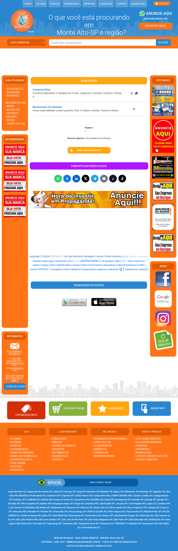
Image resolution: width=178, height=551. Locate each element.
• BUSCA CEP (13, 109)
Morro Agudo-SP (118, 507)
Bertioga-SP (146, 491)
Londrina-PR (164, 503)
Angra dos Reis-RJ (17, 491)
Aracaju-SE (69, 491)
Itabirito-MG (45, 503)
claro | (131, 261)
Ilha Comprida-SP (30, 503)
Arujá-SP (81, 491)
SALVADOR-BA (59, 515)
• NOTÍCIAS (15, 442)
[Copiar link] (113, 178)
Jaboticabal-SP (107, 503)
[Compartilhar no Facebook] (67, 178)
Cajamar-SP (68, 495)
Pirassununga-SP (77, 511)
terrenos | (140, 261)
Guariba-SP (137, 499)
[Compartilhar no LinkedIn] (76, 178)
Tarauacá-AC (106, 523)
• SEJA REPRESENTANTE (148, 442)
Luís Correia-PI (17, 507)
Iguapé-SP (162, 499)
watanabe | (143, 256)
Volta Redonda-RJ (90, 527)
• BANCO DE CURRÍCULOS (23, 456)
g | (122, 269)
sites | (53, 265)
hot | (124, 261)
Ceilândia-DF (33, 499)
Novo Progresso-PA (137, 507)
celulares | (76, 269)
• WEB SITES (57, 449)
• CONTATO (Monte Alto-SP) (151, 456)
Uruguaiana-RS (150, 523)
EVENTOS (54, 4)
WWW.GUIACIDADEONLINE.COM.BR (83, 542)
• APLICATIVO (16, 470)
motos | (45, 269)
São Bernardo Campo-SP (127, 515)
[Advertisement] (89, 60)
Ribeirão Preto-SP (152, 511)
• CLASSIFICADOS (19, 449)
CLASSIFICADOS (71, 4)
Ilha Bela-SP (14, 503)
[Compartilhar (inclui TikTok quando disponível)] (122, 178)
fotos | (108, 256)
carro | (85, 265)
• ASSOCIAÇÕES (15, 88)
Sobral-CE (26, 523)
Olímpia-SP (153, 507)
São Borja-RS (146, 515)
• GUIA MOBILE (142, 449)
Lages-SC (151, 503)
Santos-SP (107, 515)
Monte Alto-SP (101, 507)
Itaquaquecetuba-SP (63, 503)
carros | (100, 256)
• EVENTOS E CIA (101, 442)
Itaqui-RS (79, 503)
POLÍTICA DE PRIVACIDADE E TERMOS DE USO (89, 546)
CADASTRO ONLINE (156, 25)
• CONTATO (57, 459)
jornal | (134, 256)
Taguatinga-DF (54, 523)
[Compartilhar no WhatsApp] (58, 178)
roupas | (45, 265)
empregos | (109, 261)
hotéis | (141, 265)
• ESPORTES (12, 95)
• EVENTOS (15, 445)
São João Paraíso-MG (26, 519)
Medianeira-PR (58, 507)
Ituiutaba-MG (91, 503)
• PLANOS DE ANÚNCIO (63, 445)
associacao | (110, 265)
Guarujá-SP (150, 499)
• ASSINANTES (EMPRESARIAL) (109, 438)
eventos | (117, 256)
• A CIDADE (15, 438)
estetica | (79, 256)
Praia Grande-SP (134, 511)
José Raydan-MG (137, 503)
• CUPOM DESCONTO (20, 459)
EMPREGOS (89, 4)
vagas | (47, 256)
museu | (77, 265)
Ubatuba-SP (135, 523)
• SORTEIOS (15, 466)
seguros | (103, 269)
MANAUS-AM (32, 507)
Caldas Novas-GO (83, 495)
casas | (37, 265)
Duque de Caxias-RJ (64, 499)
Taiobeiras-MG (70, 523)
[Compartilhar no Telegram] (95, 178)
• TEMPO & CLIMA (15, 123)
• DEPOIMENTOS (60, 452)
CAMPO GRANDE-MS (121, 495)
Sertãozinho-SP (156, 519)
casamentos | (90, 269)
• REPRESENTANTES (103, 456)
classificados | (64, 265)
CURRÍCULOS (106, 4)
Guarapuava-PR (123, 499)
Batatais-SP (106, 491)
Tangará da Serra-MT (89, 523)
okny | (127, 256)
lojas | (46, 261)
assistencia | (132, 269)
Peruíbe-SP (46, 511)
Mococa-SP (86, 507)
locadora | (57, 269)
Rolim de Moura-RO (31, 515)
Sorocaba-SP (39, 523)
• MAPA (10, 106)
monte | (34, 269)
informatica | (96, 265)
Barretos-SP (93, 491)
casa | (120, 265)
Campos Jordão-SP (142, 495)
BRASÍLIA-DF (25, 495)
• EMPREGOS (99, 449)
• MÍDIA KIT (57, 442)
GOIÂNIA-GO (97, 499)
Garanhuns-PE (82, 499)
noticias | (38, 261)
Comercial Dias (41, 89)
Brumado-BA (39, 495)
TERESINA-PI (121, 523)
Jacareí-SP (121, 503)
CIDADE (27, 4)
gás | (52, 261)
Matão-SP (45, 507)
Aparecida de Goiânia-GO (40, 491)
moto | (67, 269)
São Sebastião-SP (138, 519)
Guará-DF (109, 499)
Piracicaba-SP (60, 511)
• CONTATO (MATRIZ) (146, 459)
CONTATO (122, 4)
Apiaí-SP (58, 491)
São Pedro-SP (121, 519)
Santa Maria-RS (93, 515)
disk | (118, 261)
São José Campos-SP (49, 519)
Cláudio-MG (46, 499)
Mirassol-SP (73, 507)
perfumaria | (91, 261)
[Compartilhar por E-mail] (104, 178)
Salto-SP (46, 515)
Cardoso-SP (19, 499)
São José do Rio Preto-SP (74, 519)
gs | (71, 256)
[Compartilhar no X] (85, 178)
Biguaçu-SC (159, 491)
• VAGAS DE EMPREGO (21, 452)
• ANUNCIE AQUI (59, 456)
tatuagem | (90, 256)
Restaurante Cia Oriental (47, 107)
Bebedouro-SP (132, 491)
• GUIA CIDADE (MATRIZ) (147, 438)
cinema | (143, 269)
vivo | (70, 261)
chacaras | (114, 269)
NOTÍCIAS (40, 4)
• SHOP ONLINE (17, 463)
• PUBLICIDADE (59, 438)
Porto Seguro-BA (116, 511)
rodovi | (59, 256)
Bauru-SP (118, 491)
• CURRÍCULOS (100, 452)
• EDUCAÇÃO (13, 92)
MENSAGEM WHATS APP (156, 19)
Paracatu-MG (19, 511)
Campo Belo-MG (102, 495)
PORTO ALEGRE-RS (97, 511)
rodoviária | (61, 261)
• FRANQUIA (141, 445)
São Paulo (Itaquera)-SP (100, 519)
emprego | (35, 256)
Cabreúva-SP (53, 495)
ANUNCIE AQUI (138, 4)
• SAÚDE (10, 120)
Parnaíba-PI (33, 511)
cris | (66, 256)
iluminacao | (130, 265)
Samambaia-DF (76, 515)
